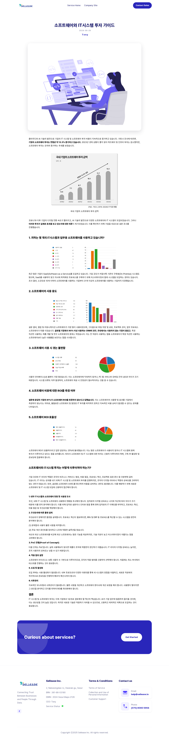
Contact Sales (142, 5)
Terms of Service (97, 688)
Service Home (73, 5)
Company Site (90, 5)
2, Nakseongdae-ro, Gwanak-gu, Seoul (64, 688)
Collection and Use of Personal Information (99, 693)
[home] (25, 5)
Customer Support (97, 699)
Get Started (131, 637)
